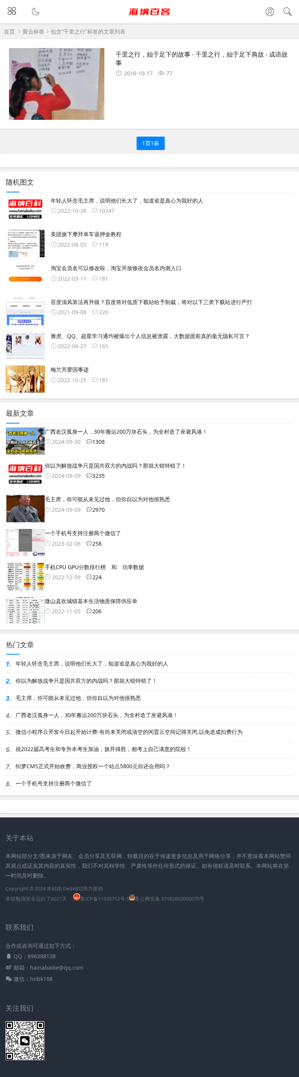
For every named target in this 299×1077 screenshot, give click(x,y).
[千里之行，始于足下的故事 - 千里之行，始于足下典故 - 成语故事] (56, 87)
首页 (9, 31)
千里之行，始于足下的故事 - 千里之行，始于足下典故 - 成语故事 (202, 58)
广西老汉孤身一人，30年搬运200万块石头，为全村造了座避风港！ (97, 715)
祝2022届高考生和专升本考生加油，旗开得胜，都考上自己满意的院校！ (104, 749)
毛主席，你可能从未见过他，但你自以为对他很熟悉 (78, 697)
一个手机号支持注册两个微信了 (54, 783)
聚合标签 (33, 31)
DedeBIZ (73, 888)
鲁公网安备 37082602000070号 (169, 898)
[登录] (269, 12)
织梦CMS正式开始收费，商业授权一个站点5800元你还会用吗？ (93, 766)
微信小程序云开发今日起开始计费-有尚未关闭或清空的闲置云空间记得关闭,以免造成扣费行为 (129, 731)
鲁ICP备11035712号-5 (104, 898)
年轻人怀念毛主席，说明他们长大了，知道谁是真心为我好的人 (92, 663)
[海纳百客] (150, 18)
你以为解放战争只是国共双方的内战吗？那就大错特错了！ (86, 680)
